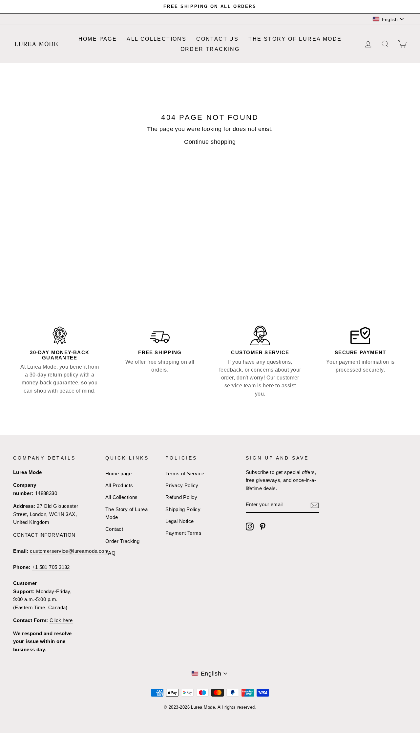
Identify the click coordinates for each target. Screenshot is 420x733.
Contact (114, 529)
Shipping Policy (182, 509)
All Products (119, 485)
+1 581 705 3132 (51, 567)
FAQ (110, 553)
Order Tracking (210, 49)
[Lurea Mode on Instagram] (250, 527)
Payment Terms (183, 533)
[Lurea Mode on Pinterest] (262, 527)
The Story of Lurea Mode (295, 39)
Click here (61, 620)
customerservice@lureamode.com (69, 551)
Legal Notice (179, 521)
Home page (97, 39)
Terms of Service (184, 473)
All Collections (121, 497)
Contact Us (217, 39)
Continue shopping (210, 142)
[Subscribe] (314, 505)
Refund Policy (181, 497)
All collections (156, 39)
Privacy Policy (181, 485)
